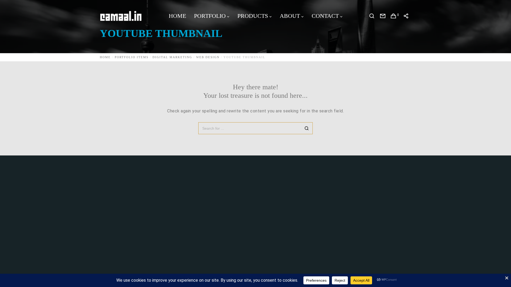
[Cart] (393, 16)
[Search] (371, 16)
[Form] (382, 16)
